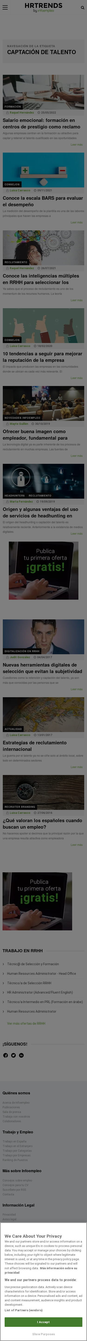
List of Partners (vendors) (24, 1310)
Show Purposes (43, 1334)
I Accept (43, 1322)
